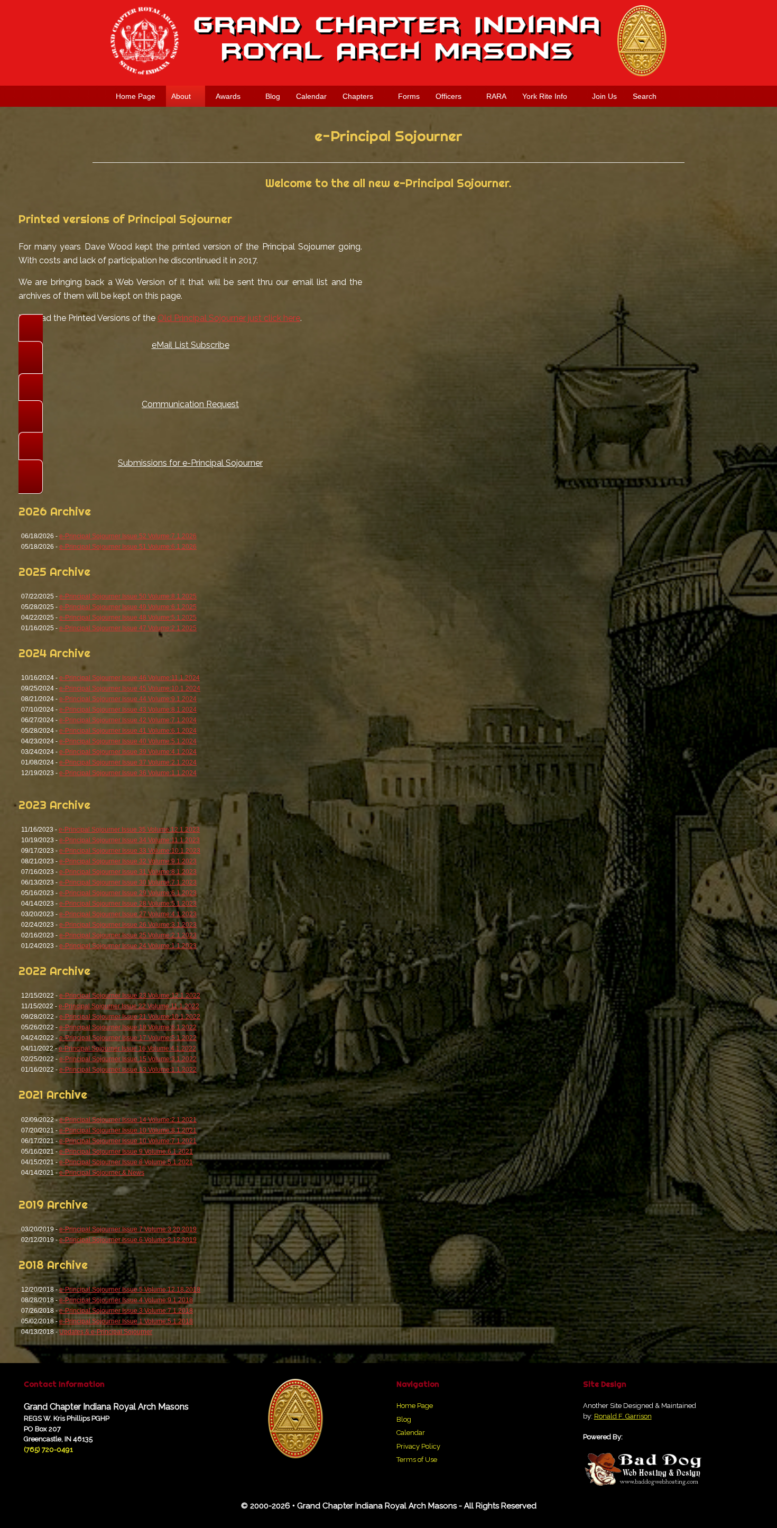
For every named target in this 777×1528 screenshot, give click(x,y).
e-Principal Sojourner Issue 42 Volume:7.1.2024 (128, 720)
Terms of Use (416, 1459)
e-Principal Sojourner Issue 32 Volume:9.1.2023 (128, 861)
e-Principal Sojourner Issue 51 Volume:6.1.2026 (128, 546)
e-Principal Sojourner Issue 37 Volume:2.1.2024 (128, 762)
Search (644, 96)
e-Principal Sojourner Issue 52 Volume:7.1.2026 (128, 536)
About (181, 96)
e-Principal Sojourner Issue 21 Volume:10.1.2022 (129, 1016)
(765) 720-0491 (48, 1449)
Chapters (358, 96)
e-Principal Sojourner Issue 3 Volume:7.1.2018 (126, 1310)
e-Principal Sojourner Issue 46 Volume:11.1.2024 (129, 678)
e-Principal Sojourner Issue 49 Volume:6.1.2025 (128, 607)
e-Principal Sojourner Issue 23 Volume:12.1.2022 (129, 995)
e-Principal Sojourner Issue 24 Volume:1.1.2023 (128, 946)
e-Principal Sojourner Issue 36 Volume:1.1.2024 (128, 773)
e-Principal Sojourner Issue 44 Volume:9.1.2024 (128, 699)
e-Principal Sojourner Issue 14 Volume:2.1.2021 (128, 1120)
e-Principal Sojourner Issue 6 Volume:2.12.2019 (128, 1240)
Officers (448, 96)
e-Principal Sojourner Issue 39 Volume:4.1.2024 (128, 752)
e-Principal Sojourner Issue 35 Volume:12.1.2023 (129, 829)
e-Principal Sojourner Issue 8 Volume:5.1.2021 (126, 1162)
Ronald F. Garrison (623, 1416)
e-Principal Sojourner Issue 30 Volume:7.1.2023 (128, 882)
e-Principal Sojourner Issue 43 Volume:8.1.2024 (128, 709)
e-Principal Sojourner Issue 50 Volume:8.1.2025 (128, 596)
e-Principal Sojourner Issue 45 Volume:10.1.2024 (129, 688)
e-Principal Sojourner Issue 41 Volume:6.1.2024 (128, 730)
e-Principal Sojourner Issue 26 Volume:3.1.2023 (128, 924)
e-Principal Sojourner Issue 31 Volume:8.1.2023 (128, 872)
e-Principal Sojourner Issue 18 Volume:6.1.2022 (128, 1027)
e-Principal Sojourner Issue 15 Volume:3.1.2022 (128, 1059)
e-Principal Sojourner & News (101, 1172)
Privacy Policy (418, 1446)
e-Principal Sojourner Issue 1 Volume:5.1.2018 (126, 1321)
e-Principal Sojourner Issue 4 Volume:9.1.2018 (126, 1300)
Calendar (311, 96)
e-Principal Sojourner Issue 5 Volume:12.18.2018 (129, 1289)
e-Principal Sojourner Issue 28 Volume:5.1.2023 (128, 903)
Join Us (604, 96)
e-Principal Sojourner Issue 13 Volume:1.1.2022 (128, 1069)
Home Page (135, 96)
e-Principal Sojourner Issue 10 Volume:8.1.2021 (128, 1130)
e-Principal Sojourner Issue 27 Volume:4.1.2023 (128, 914)
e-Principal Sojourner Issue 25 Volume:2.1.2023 (128, 935)
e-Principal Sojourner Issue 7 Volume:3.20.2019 (128, 1229)
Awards (228, 96)
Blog (272, 96)
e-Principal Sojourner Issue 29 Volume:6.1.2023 (128, 893)
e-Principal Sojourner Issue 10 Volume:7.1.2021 (128, 1141)
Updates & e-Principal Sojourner (105, 1332)
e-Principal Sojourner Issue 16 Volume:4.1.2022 (127, 1048)
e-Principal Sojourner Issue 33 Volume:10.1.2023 (129, 850)
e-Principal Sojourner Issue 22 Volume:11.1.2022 (129, 1006)
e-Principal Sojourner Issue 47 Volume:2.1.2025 (128, 628)
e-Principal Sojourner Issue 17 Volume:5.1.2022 (128, 1038)
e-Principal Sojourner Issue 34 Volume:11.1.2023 (129, 840)
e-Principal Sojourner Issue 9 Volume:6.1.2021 (126, 1151)
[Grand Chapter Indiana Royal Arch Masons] (388, 41)
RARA (496, 96)
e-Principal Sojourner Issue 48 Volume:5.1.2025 (128, 617)
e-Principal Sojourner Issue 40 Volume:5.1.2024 (128, 741)
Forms (409, 96)
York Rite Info (544, 96)
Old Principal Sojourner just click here (229, 318)
